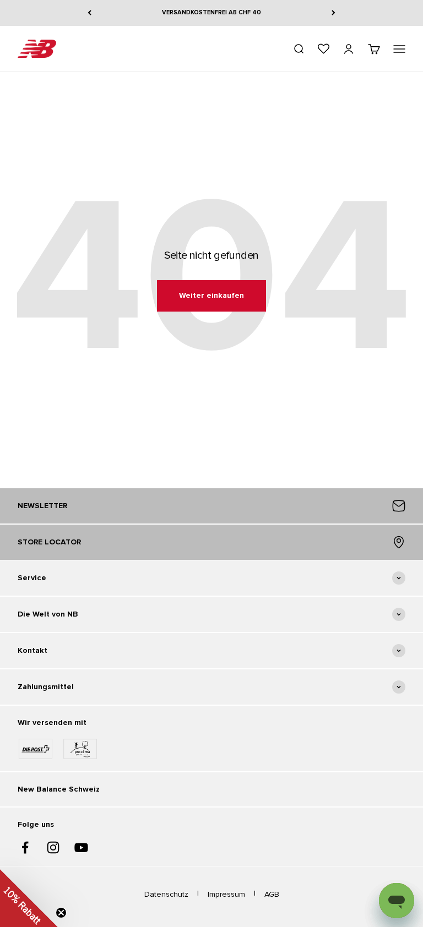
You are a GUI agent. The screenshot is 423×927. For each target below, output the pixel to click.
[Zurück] (89, 13)
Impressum (226, 894)
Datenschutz (166, 894)
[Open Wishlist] (323, 48)
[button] (29, 898)
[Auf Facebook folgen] (25, 847)
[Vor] (333, 13)
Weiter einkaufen (211, 295)
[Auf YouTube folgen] (81, 847)
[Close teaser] (61, 912)
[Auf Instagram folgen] (53, 847)
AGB (271, 894)
